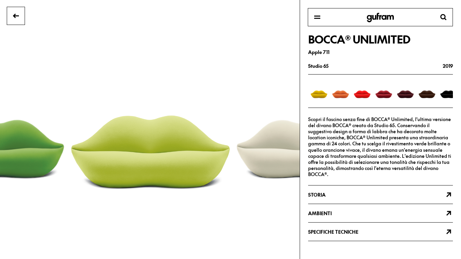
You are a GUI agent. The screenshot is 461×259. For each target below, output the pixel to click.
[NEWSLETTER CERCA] (380, 17)
